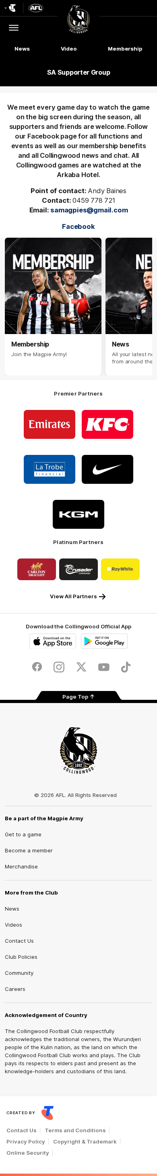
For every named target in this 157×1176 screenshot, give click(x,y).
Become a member (29, 850)
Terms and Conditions (75, 1130)
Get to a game (23, 834)
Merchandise (21, 866)
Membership (125, 48)
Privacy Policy (25, 1141)
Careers (15, 989)
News (22, 48)
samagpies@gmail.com (89, 210)
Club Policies (21, 957)
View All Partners (73, 596)
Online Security (27, 1153)
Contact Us (19, 941)
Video (69, 48)
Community (19, 973)
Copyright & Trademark (85, 1141)
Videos (13, 924)
